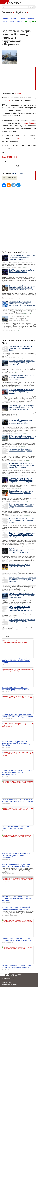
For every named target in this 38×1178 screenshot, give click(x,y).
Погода (31, 18)
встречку (18, 93)
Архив (13, 18)
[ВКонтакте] (4, 185)
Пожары (19, 22)
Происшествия (8, 22)
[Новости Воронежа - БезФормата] (11, 2)
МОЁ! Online (17, 174)
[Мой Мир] (18, 185)
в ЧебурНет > (30, 22)
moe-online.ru (8, 65)
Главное (5, 18)
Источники (22, 18)
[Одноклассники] (9, 185)
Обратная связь (6, 981)
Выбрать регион (6, 982)
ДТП (9, 100)
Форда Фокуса (28, 123)
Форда (21, 138)
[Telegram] (13, 185)
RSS (15, 984)
